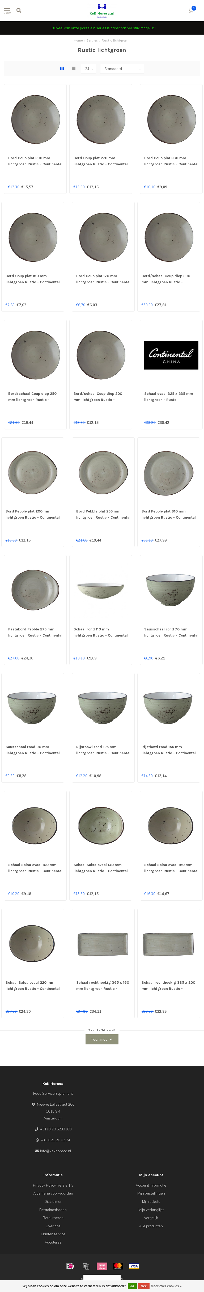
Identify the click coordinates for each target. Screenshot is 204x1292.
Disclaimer (53, 1201)
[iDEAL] (70, 1266)
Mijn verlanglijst (151, 1210)
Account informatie (151, 1185)
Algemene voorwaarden (53, 1193)
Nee (144, 1286)
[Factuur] (86, 1266)
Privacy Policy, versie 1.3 (53, 1185)
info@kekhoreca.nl (55, 1151)
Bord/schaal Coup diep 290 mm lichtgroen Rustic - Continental (166, 282)
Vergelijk (151, 1218)
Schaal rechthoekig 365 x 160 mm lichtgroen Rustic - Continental (102, 988)
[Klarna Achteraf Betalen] (102, 1266)
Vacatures (53, 1242)
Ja (132, 1286)
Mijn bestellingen (151, 1193)
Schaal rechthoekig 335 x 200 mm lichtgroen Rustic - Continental (168, 988)
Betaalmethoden (53, 1210)
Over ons (53, 1226)
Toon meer (100, 1039)
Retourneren (53, 1218)
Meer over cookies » (166, 1286)
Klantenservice (53, 1234)
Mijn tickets (151, 1201)
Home (78, 40)
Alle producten (151, 1226)
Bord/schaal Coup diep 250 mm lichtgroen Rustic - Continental (32, 399)
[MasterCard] (118, 1266)
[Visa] (134, 1266)
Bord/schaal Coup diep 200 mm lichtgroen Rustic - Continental (98, 399)
